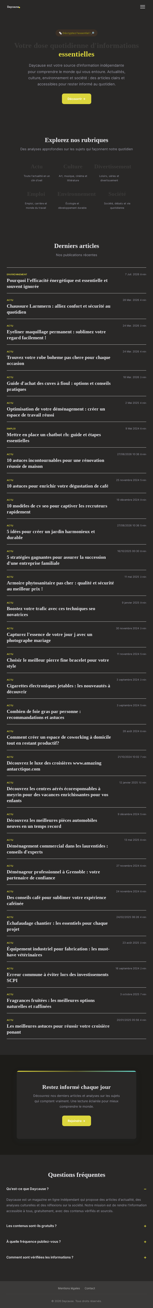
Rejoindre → (76, 1121)
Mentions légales (69, 1288)
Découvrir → (77, 99)
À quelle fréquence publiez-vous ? (33, 1242)
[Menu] (143, 7)
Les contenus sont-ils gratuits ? (31, 1226)
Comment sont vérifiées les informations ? (39, 1257)
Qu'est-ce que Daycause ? (27, 1189)
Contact (90, 1288)
